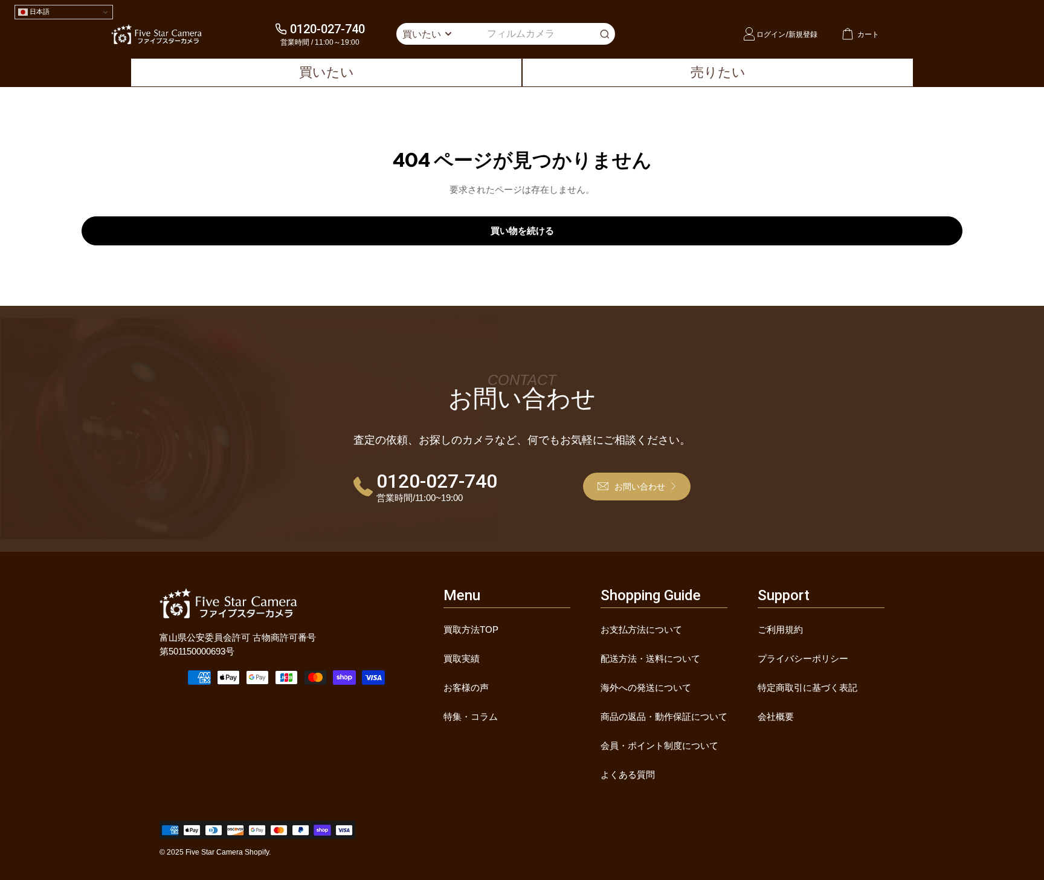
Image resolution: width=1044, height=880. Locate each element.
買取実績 (461, 658)
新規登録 (802, 34)
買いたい (326, 72)
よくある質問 (628, 774)
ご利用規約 (780, 629)
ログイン (770, 34)
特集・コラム (470, 716)
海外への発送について (646, 687)
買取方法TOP (470, 629)
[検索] (604, 34)
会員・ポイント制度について (659, 745)
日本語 (39, 11)
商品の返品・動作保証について (664, 716)
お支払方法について (641, 629)
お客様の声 (466, 687)
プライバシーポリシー (803, 658)
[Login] (749, 34)
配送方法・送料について (650, 658)
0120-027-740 (327, 29)
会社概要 (776, 716)
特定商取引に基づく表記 (807, 687)
